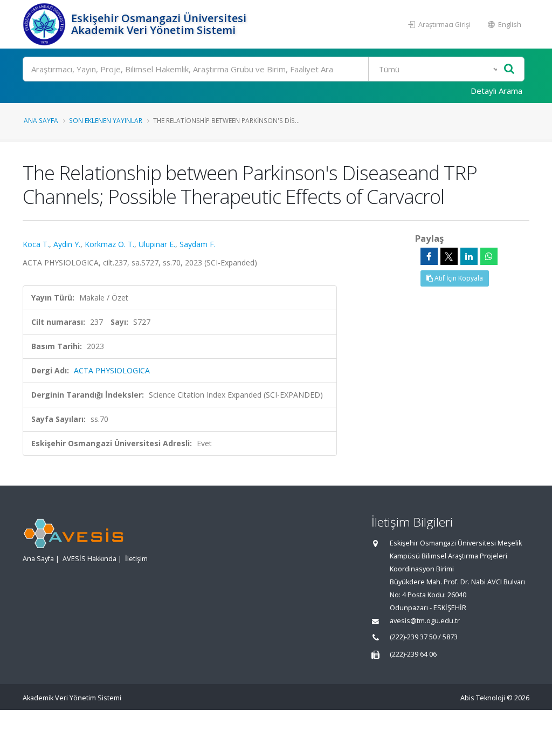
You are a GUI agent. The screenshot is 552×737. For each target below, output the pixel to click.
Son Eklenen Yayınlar (105, 120)
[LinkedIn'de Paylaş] (469, 256)
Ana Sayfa (41, 120)
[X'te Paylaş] (449, 256)
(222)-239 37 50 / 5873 (424, 637)
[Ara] (509, 69)
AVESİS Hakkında (89, 558)
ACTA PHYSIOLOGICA (112, 370)
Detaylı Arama (496, 90)
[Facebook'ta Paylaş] (429, 256)
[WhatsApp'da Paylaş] (489, 256)
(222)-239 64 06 (413, 654)
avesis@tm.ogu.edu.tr (425, 620)
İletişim (136, 558)
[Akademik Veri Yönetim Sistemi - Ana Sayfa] (45, 24)
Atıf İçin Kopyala (458, 278)
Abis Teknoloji (482, 697)
